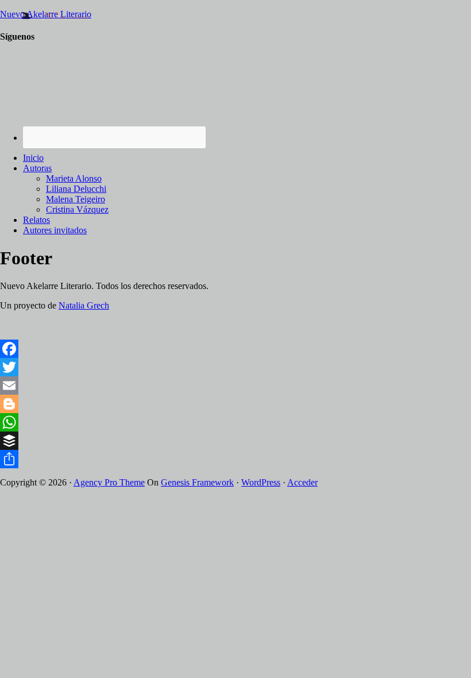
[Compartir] (235, 459)
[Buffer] (235, 441)
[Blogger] (235, 404)
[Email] (235, 385)
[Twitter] (235, 367)
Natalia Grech (84, 305)
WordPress (260, 482)
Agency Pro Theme (109, 482)
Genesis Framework (197, 482)
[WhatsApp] (235, 422)
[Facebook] (235, 349)
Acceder (302, 482)
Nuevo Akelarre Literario (45, 14)
